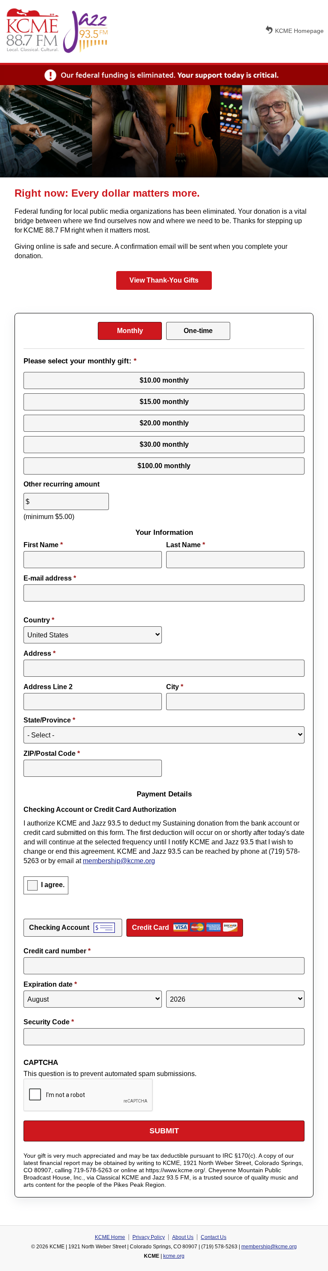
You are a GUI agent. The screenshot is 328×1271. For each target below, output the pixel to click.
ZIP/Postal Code (51, 753)
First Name (43, 545)
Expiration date (50, 984)
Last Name (185, 545)
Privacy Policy (148, 1237)
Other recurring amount (61, 484)
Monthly (130, 330)
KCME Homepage (299, 30)
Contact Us (213, 1237)
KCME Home (110, 1237)
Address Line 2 (48, 686)
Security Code (48, 1022)
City (174, 686)
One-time (198, 330)
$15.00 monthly (164, 401)
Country (38, 620)
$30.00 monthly (164, 444)
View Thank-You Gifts (164, 280)
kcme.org (173, 1256)
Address (39, 653)
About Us (182, 1237)
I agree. (52, 884)
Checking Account (59, 927)
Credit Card (150, 927)
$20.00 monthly (164, 423)
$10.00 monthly (164, 380)
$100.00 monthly (164, 465)
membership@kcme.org (119, 860)
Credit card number (57, 951)
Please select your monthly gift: (80, 361)
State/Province (49, 720)
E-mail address (49, 578)
